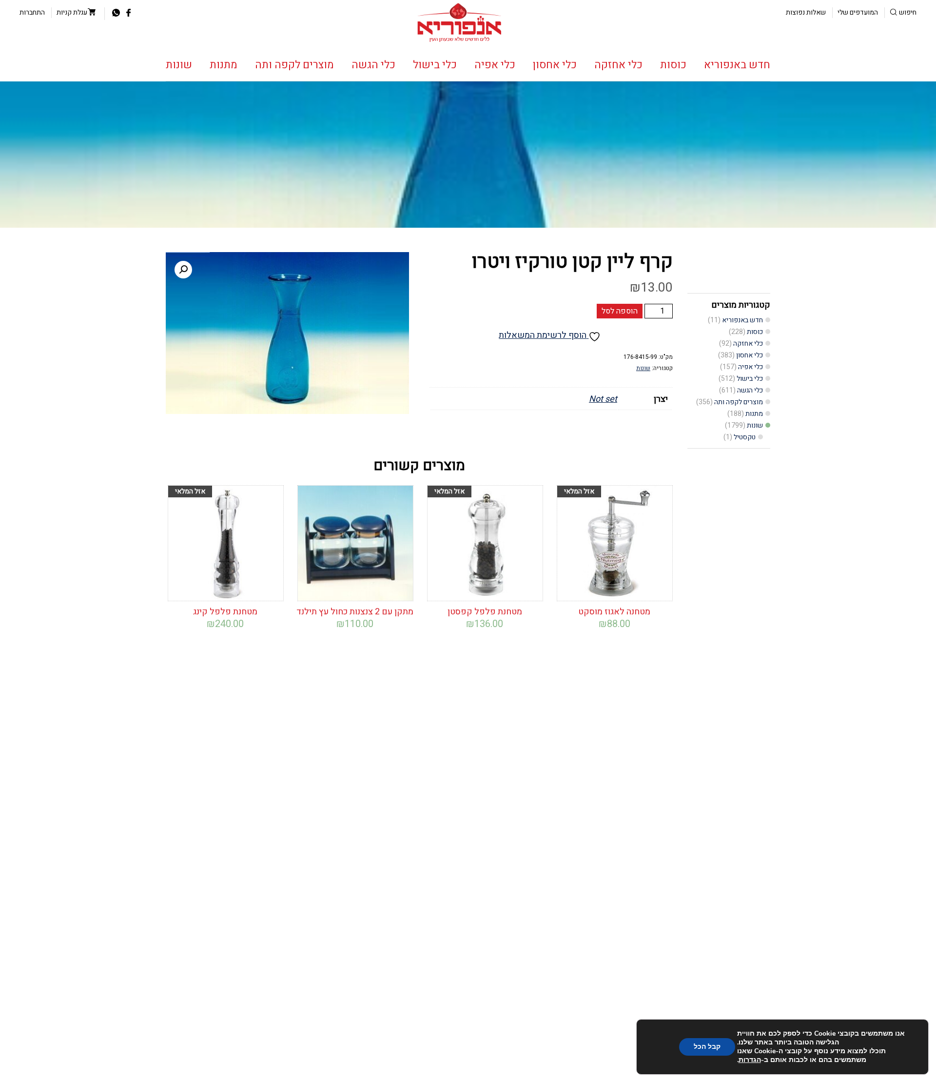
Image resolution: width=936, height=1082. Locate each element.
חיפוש (907, 12)
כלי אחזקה (618, 65)
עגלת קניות (72, 12)
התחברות (32, 12)
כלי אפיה (494, 65)
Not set (603, 399)
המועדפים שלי (858, 12)
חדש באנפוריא (737, 65)
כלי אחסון (555, 65)
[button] (183, 269)
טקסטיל (745, 437)
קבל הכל (707, 1046)
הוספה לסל (620, 311)
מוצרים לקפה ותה (294, 65)
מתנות (223, 65)
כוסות (673, 65)
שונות (179, 65)
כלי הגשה (373, 65)
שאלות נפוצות (806, 12)
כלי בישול (435, 65)
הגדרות (750, 1060)
